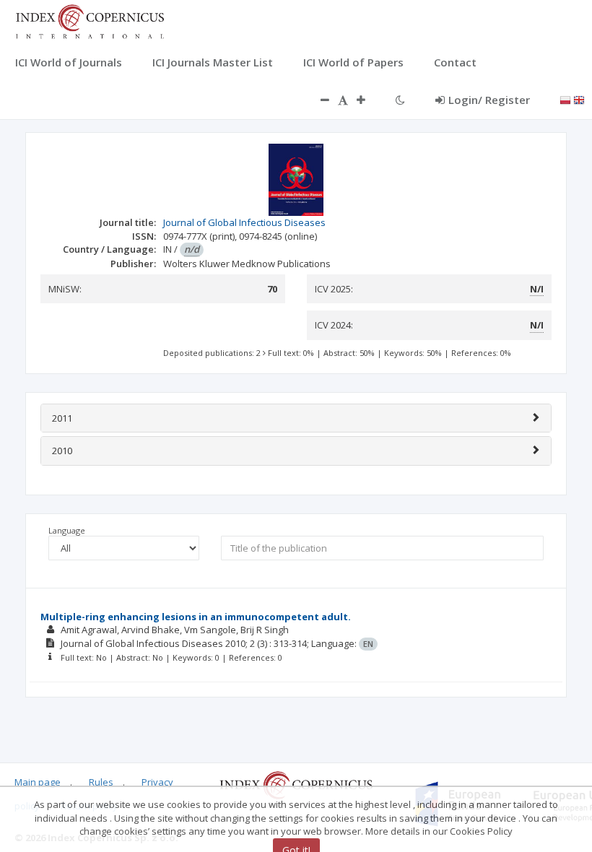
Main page (37, 781)
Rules (101, 781)
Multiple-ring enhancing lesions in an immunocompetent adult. (195, 616)
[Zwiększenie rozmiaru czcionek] (368, 99)
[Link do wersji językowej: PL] (565, 98)
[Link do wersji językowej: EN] (579, 98)
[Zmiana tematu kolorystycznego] (400, 99)
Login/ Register (489, 99)
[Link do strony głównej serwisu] (89, 20)
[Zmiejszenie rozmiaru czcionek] (317, 99)
